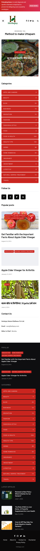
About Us (13, 540)
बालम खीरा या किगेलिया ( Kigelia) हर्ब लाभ (18, 303)
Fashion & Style (20, 125)
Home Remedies (20, 153)
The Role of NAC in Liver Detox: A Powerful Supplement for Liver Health (25, 509)
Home (5, 540)
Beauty (20, 98)
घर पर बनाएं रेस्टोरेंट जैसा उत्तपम (20, 58)
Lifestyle (20, 169)
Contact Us (22, 540)
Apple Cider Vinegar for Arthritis (17, 270)
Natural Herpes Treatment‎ (20, 175)
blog (20, 103)
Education (20, 114)
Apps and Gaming (20, 92)
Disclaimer (32, 540)
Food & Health (20, 52)
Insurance (20, 158)
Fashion (20, 120)
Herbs (20, 147)
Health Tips (20, 142)
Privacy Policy (20, 542)
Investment (20, 164)
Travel (20, 180)
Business (20, 109)
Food (20, 131)
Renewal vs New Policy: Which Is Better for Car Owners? (23, 494)
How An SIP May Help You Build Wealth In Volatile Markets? (24, 524)
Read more (34, 5)
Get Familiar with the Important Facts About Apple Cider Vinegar (18, 236)
